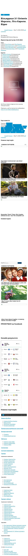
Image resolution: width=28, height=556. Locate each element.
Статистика (4, 448)
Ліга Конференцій (8, 483)
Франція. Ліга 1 (8, 468)
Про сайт (6, 549)
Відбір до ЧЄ (7, 494)
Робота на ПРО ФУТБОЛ (10, 552)
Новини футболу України (10, 421)
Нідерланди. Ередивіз (9, 470)
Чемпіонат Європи (9, 493)
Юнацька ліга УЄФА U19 (10, 484)
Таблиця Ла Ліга (8, 509)
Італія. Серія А (7, 465)
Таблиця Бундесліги (9, 512)
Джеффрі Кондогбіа (8, 61)
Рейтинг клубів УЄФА (9, 443)
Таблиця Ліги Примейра (10, 516)
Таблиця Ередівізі (8, 515)
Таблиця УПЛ (7, 505)
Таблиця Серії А (8, 510)
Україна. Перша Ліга (9, 461)
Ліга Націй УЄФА (8, 496)
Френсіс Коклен (7, 54)
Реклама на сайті (8, 551)
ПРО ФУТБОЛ (8, 547)
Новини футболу (6, 418)
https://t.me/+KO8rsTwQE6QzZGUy (10, 109)
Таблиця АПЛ (7, 507)
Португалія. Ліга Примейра (11, 471)
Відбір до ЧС (7, 491)
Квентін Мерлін (7, 60)
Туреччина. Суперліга (9, 473)
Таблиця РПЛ (7, 519)
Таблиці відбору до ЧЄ (10, 543)
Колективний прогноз (10, 436)
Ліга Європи (9, 123)
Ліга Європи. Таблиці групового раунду (14, 527)
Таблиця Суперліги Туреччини (12, 518)
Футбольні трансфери (9, 424)
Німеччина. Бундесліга (10, 467)
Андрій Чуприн (8, 30)
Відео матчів (7, 422)
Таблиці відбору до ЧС (10, 540)
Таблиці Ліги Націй (9, 544)
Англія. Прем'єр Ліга (9, 462)
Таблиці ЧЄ (7, 541)
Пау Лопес (6, 66)
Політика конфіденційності (11, 554)
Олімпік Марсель (17, 125)
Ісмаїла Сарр (6, 56)
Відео (2, 15)
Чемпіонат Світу (8, 490)
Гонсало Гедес (21, 45)
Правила (6, 434)
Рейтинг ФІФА (7, 445)
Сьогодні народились (7, 450)
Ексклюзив (7, 15)
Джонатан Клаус (10, 48)
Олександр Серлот (10, 45)
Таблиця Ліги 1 (8, 513)
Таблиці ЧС (7, 538)
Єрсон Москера (9, 47)
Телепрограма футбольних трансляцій (12, 428)
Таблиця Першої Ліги (9, 506)
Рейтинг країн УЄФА (9, 442)
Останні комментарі (9, 425)
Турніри (3, 453)
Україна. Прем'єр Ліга (9, 459)
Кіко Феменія (18, 44)
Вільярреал (9, 125)
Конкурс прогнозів (6, 431)
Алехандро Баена (21, 47)
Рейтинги (4, 439)
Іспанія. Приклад (8, 464)
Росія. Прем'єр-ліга (9, 474)
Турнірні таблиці (6, 499)
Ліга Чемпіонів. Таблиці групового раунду (15, 525)
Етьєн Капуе (8, 44)
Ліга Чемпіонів (8, 480)
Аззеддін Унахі (6, 59)
